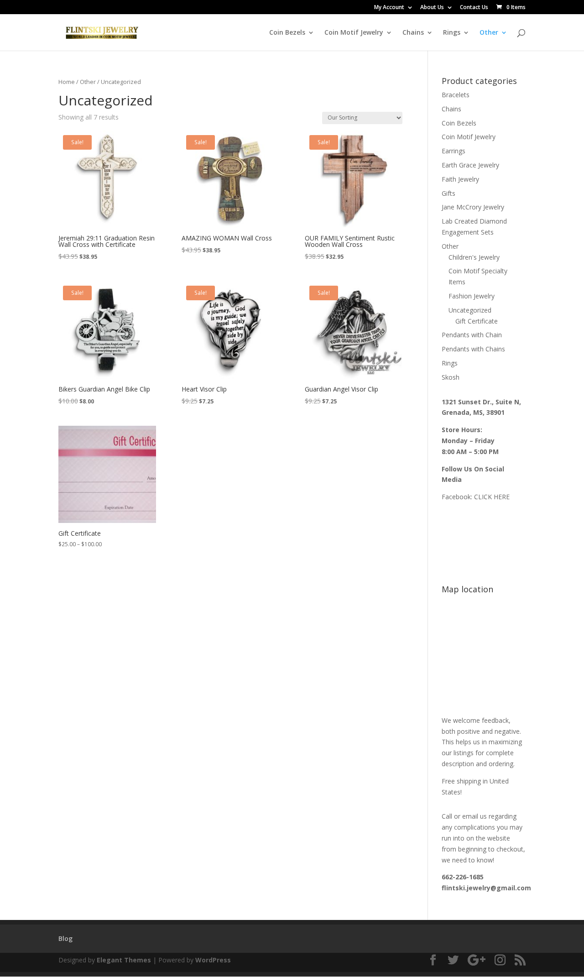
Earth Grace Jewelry (470, 165)
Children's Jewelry (474, 257)
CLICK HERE (492, 496)
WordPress (213, 960)
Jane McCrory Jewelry (473, 207)
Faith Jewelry (460, 179)
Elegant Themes (124, 960)
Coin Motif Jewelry (353, 33)
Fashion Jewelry (471, 296)
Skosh (450, 377)
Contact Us (474, 8)
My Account (389, 8)
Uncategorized (469, 310)
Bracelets (455, 94)
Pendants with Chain (472, 334)
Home (66, 82)
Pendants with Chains (473, 349)
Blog (65, 938)
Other (489, 33)
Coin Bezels (287, 33)
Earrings (453, 150)
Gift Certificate (476, 321)
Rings (451, 33)
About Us (432, 8)
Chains (413, 33)
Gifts (448, 193)
